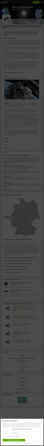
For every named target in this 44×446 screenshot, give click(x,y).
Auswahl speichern (14, 432)
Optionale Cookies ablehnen (13, 436)
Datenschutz (16, 443)
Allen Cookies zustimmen (14, 440)
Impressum (20, 443)
